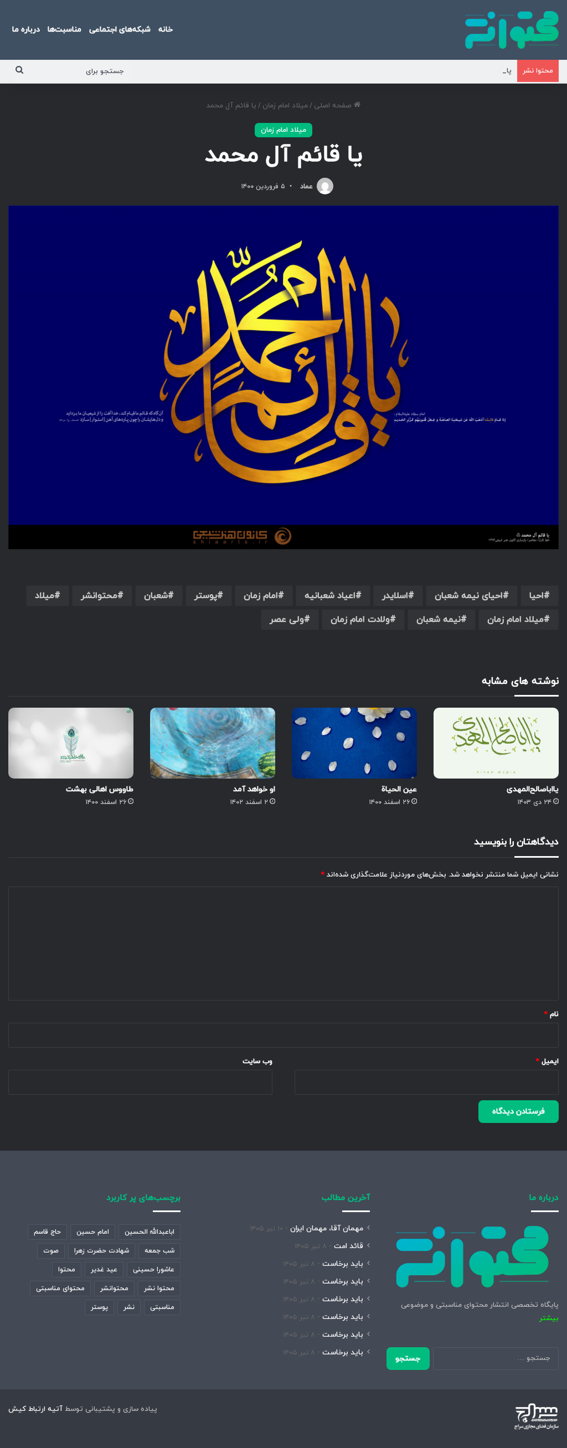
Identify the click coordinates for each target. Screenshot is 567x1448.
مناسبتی (162, 1307)
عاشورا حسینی (153, 1269)
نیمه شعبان (438, 620)
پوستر (205, 596)
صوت (51, 1250)
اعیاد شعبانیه (330, 596)
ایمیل (547, 1061)
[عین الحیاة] (354, 743)
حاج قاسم (47, 1232)
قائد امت (348, 1246)
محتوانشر (99, 596)
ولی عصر (287, 620)
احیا (536, 596)
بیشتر (549, 1318)
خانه (165, 29)
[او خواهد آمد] (212, 743)
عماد (306, 186)
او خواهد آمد (254, 789)
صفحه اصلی (334, 106)
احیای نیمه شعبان (469, 596)
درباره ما (26, 29)
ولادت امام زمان (360, 620)
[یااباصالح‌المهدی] (496, 743)
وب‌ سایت (257, 1061)
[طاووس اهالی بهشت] (70, 743)
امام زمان (261, 596)
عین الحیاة (399, 789)
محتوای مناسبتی (60, 1288)
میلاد (44, 596)
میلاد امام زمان (285, 106)
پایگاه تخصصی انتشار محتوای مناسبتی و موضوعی (433, 71)
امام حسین (92, 1232)
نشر (129, 1307)
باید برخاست (342, 1264)
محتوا (66, 1269)
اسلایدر (395, 596)
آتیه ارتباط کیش (35, 1409)
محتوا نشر (159, 1288)
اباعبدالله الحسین (149, 1232)
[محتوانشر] (512, 30)
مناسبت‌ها (64, 29)
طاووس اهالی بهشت (99, 789)
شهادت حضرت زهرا (101, 1250)
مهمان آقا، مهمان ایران (326, 1228)
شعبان (156, 596)
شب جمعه (159, 1250)
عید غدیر (104, 1269)
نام (551, 1014)
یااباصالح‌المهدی (533, 789)
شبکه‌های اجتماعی (120, 29)
